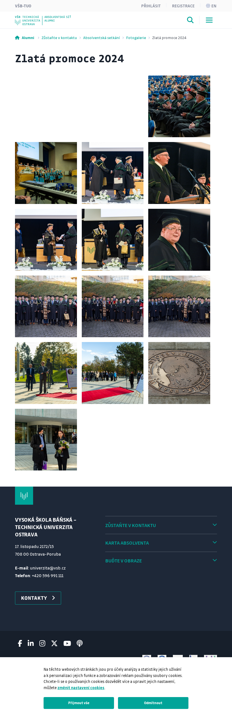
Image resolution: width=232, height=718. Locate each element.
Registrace (183, 5)
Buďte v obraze (123, 561)
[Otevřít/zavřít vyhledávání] (190, 21)
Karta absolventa (127, 543)
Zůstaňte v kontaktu (59, 37)
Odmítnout (153, 702)
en (213, 5)
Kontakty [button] (34, 598)
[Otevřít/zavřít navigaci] (209, 20)
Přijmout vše (78, 702)
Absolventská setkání (101, 37)
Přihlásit (151, 5)
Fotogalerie (136, 37)
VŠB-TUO (23, 5)
